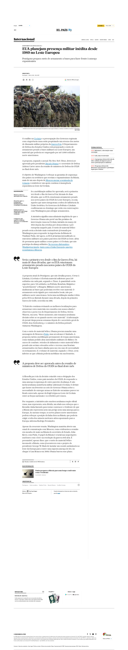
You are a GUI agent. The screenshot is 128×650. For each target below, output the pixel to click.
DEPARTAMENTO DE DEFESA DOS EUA (31, 45)
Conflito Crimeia (61, 485)
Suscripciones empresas (70, 646)
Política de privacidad (46, 646)
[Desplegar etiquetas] (78, 485)
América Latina (85, 39)
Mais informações (26, 493)
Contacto (16, 646)
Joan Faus (25, 73)
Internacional (24, 39)
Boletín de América (21, 595)
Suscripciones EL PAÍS (59, 646)
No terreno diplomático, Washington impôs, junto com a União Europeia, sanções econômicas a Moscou (47, 247)
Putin (46, 334)
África (92, 39)
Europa (96, 39)
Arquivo (51, 591)
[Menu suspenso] (15, 30)
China (109, 39)
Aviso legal (30, 646)
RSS (77, 646)
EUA (113, 39)
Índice (80, 646)
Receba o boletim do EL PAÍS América (35, 461)
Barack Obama (51, 163)
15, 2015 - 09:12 (33, 75)
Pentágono (25, 485)
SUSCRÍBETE (101, 25)
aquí (59, 493)
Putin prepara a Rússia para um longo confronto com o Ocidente (21, 212)
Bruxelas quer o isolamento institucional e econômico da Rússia (20, 203)
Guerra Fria (56, 144)
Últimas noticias (96, 147)
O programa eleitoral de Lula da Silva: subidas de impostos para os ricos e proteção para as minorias (102, 160)
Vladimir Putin (42, 485)
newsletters (19, 591)
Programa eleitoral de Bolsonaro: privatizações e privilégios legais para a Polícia (102, 167)
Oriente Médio (103, 39)
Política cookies (36, 646)
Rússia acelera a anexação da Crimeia (20, 195)
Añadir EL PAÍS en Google (73, 79)
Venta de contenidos (22, 646)
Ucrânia (37, 138)
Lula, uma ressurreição (102, 155)
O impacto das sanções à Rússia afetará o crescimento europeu (21, 221)
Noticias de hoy (85, 646)
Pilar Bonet (38, 475)
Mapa (52, 646)
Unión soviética (34, 485)
